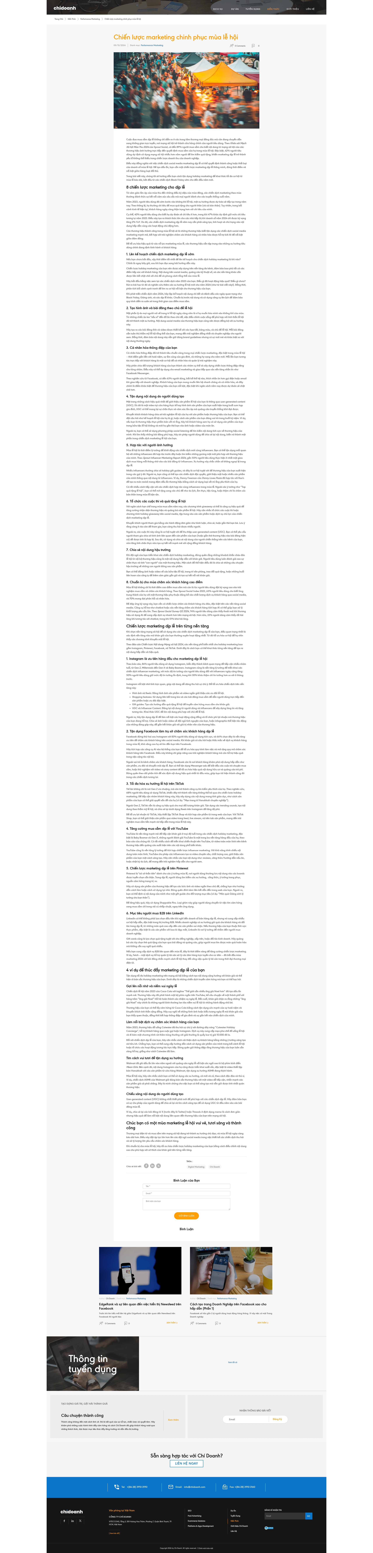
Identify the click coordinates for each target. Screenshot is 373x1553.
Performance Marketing (90, 19)
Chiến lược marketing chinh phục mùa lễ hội (123, 19)
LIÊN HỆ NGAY (186, 1463)
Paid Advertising (194, 1516)
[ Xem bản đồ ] (114, 1533)
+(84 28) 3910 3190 (137, 1486)
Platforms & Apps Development (201, 1526)
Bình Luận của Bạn (186, 1180)
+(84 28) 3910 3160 (245, 1486)
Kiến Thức (72, 19)
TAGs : (189, 1161)
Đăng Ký (277, 1419)
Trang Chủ (59, 19)
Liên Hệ (234, 1531)
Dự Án (233, 1511)
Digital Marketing (196, 1167)
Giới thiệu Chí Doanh (239, 1526)
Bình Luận (186, 1229)
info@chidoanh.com (194, 1486)
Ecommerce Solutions (196, 1521)
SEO (189, 1511)
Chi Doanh (215, 1167)
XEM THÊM (171, 1323)
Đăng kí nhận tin (273, 1510)
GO (308, 1516)
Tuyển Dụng (235, 1516)
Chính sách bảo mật (205, 1548)
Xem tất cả (232, 1362)
